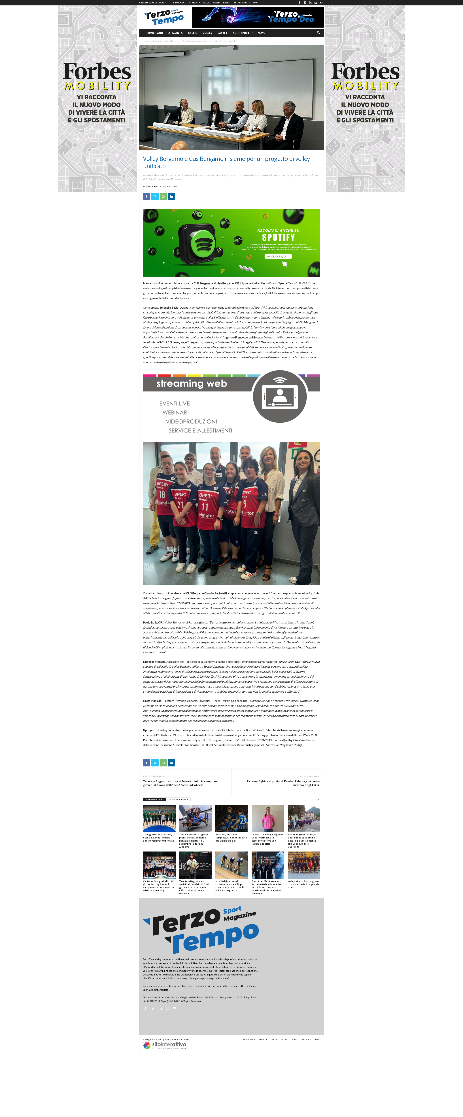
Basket (227, 2)
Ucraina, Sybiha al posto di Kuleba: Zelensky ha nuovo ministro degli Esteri (283, 783)
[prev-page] (314, 799)
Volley (216, 2)
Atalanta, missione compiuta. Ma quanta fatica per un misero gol (231, 837)
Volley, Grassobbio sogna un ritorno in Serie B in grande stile (304, 884)
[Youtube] (321, 2)
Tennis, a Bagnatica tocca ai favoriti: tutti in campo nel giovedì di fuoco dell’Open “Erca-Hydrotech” (180, 783)
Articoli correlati (154, 799)
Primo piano (179, 2)
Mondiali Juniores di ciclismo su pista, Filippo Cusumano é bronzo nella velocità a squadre (229, 886)
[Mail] (316, 2)
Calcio (206, 2)
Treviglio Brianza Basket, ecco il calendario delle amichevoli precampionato (158, 837)
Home (146, 41)
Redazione (152, 186)
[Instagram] (305, 2)
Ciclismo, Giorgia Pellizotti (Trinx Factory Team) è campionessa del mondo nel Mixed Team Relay (159, 886)
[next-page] (318, 799)
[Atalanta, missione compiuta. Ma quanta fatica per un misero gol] (231, 818)
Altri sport (240, 2)
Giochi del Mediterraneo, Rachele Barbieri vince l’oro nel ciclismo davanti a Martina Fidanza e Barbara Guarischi (267, 887)
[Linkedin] (310, 2)
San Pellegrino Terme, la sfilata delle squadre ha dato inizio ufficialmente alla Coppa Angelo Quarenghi (302, 840)
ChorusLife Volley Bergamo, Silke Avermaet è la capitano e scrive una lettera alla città (267, 839)
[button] (318, 33)
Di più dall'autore (178, 799)
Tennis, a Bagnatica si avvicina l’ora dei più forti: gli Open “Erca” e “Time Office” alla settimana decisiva (194, 887)
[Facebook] (299, 2)
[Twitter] (155, 196)
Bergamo (157, 41)
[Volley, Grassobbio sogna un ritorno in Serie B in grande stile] (304, 865)
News (256, 2)
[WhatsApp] (163, 196)
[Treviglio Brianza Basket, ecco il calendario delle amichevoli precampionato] (159, 818)
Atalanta (194, 2)
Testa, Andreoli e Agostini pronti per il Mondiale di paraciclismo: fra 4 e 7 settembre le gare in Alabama (194, 840)
